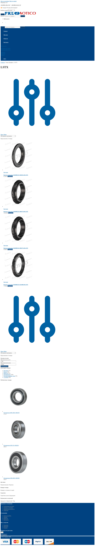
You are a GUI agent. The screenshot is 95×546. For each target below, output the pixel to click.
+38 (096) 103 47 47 (16, 5)
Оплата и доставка (8, 507)
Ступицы (6, 377)
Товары (5, 517)
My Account (3, 46)
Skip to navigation (5, 1)
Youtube (3, 55)
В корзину (10, 176)
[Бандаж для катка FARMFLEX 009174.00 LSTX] (18, 206)
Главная (3, 62)
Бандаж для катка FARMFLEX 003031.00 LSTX (16, 175)
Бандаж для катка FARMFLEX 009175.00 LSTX (16, 248)
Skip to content (12, 1)
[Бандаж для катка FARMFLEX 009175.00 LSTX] (18, 243)
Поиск (22, 16)
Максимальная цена (6, 363)
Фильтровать (4, 366)
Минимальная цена (5, 359)
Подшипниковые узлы (9, 376)
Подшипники (7, 374)
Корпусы (6, 373)
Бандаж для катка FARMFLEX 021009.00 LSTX (16, 284)
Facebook (3, 52)
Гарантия (6, 510)
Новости (6, 518)
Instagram (3, 53)
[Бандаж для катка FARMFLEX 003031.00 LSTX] (18, 170)
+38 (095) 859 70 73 (5, 50)
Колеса (5, 372)
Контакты (6, 519)
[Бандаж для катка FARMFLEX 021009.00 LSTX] (18, 279)
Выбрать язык (4, 10)
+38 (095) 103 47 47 (5, 5)
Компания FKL (7, 515)
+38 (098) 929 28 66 (5, 48)
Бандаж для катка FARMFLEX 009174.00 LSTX (16, 211)
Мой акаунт (7, 18)
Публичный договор (9, 506)
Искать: (2, 16)
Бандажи (6, 172)
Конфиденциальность (9, 509)
